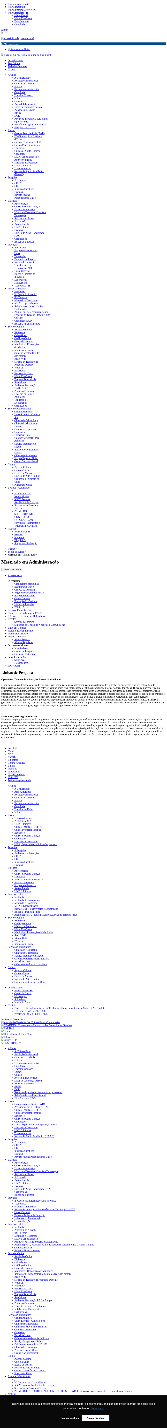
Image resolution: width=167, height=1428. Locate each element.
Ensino (11, 815)
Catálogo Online (22, 923)
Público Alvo (21, 607)
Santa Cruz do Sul (17, 657)
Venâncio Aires (22, 1002)
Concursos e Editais (24, 797)
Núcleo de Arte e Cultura (27, 979)
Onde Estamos (15, 60)
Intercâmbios (21, 648)
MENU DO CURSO (12, 569)
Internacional (27, 38)
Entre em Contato (17, 627)
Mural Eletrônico (23, 929)
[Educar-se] (7, 1037)
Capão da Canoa (22, 993)
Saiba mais (19, 660)
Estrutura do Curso (24, 586)
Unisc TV (13, 777)
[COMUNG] (36, 1025)
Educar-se (19, 832)
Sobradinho (20, 999)
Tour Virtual (14, 63)
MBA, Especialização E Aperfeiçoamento (35, 844)
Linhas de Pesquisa (24, 604)
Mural (11, 751)
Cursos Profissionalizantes (27, 829)
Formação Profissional (25, 601)
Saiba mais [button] (97, 1408)
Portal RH (13, 748)
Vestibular (19, 897)
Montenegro (20, 996)
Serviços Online (16, 917)
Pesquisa (12, 847)
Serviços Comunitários (19, 946)
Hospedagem (21, 662)
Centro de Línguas (23, 651)
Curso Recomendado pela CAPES (25, 613)
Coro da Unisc (21, 973)
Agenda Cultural (22, 970)
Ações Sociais (21, 888)
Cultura (11, 967)
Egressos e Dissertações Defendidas (26, 616)
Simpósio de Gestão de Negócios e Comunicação (39, 624)
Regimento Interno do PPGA (29, 592)
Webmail (18, 941)
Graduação (20, 838)
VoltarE (12, 756)
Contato (12, 69)
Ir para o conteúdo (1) (19, 4)
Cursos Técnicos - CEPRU (28, 826)
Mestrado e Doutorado (26, 841)
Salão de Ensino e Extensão (28, 879)
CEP (16, 859)
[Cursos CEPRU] (10, 1040)
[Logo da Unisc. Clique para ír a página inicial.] (26, 55)
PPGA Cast (14, 665)
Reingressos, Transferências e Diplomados (36, 908)
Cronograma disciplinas (26, 583)
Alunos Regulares (23, 642)
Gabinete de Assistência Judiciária (31, 958)
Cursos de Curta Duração (27, 835)
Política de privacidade (19, 780)
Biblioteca (13, 759)
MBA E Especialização (26, 905)
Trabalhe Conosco (17, 66)
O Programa (14, 580)
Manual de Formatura (25, 926)
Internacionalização (18, 633)
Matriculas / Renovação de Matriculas (33, 932)
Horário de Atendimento (20, 630)
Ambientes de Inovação (26, 853)
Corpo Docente (22, 598)
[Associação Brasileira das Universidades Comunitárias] (30, 1022)
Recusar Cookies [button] (69, 1418)
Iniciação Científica (24, 862)
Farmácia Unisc (22, 961)
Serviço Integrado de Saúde (28, 955)
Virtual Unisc (21, 938)
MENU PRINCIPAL (12, 1042)
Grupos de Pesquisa (24, 589)
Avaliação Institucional (26, 794)
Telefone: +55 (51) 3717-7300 (30, 1011)
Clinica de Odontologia (26, 952)
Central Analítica (16, 762)
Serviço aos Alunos (18, 645)
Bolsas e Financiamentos (20, 610)
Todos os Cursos (22, 818)
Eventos (12, 619)
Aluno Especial (22, 639)
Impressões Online (23, 944)
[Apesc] (5, 1031)
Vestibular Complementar (27, 900)
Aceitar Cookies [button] (96, 1418)
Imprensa (12, 768)
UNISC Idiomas (16, 774)
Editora (11, 765)
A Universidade (22, 788)
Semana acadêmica (24, 621)
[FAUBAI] (7, 1028)
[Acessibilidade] (11, 38)
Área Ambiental (22, 791)
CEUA (18, 856)
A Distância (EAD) (24, 821)
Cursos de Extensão (24, 654)
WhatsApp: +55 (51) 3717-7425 (31, 1014)
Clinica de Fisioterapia (25, 949)
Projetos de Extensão (25, 885)
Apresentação (15, 575)
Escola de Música (23, 976)
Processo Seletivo (17, 636)
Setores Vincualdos (24, 882)
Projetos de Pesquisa (24, 595)
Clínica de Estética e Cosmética (30, 964)
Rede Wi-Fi (20, 935)
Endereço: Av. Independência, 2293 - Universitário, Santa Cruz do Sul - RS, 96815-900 (59, 1008)
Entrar (4, 29)
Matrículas (19, 876)
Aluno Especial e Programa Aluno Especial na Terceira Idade (45, 914)
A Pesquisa (20, 850)
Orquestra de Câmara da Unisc (30, 982)
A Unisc (12, 785)
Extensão (12, 867)
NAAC (11, 754)
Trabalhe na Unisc (23, 809)
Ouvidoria (19, 806)
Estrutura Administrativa (26, 803)
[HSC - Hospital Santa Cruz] (16, 1034)
